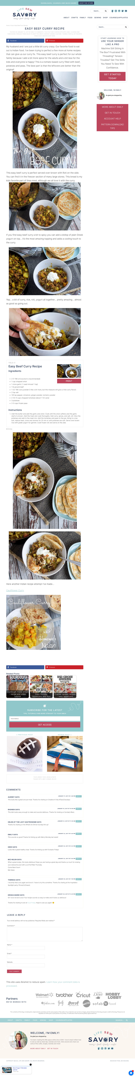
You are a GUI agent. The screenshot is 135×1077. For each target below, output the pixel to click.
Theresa (12, 880)
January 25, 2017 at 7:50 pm (66, 879)
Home (7, 25)
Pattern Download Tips (112, 126)
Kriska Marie (14, 895)
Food (12, 25)
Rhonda (11, 810)
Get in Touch (112, 112)
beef (44, 779)
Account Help (112, 118)
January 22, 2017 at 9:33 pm (66, 846)
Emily (33, 32)
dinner (48, 779)
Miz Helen (12, 859)
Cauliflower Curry (15, 590)
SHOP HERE (51, 36)
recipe (54, 779)
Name (9, 945)
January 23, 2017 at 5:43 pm (66, 858)
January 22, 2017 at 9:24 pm (66, 833)
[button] (80, 74)
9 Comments (39, 32)
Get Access (44, 724)
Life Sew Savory (24, 14)
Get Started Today (112, 76)
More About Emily (112, 107)
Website (10, 962)
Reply (79, 796)
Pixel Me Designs (123, 1061)
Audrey (11, 797)
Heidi (10, 847)
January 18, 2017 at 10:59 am (66, 808)
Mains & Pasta (51, 777)
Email (9, 953)
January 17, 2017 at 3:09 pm (66, 796)
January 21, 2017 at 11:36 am (66, 821)
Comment (11, 926)
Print (69, 381)
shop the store (86, 3)
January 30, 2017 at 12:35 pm (66, 894)
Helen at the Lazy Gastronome (22, 822)
